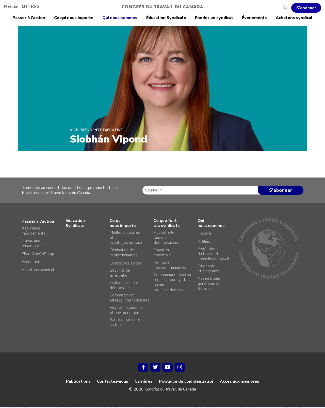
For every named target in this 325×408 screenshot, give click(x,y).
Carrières (144, 381)
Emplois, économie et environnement (126, 310)
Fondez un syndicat (214, 18)
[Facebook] (143, 367)
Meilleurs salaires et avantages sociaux (126, 237)
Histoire (204, 233)
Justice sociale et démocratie (125, 285)
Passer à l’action (28, 18)
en (24, 6)
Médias (11, 6)
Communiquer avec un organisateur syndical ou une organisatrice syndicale (174, 282)
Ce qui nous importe (73, 18)
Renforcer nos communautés (170, 265)
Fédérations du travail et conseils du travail (213, 253)
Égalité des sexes (125, 263)
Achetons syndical (294, 18)
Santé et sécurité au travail (125, 322)
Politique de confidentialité (186, 381)
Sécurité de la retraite (120, 273)
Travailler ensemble (162, 252)
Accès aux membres (239, 381)
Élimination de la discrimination (124, 252)
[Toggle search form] (287, 7)
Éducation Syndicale (166, 18)
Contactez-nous (112, 381)
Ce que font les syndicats (167, 223)
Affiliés (204, 241)
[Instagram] (180, 367)
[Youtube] (167, 367)
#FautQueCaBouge (38, 253)
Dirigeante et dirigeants (209, 268)
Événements (254, 18)
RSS (35, 6)
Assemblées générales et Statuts (209, 283)
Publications (78, 381)
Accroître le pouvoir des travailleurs (167, 237)
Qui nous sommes (119, 18)
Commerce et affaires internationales (130, 298)
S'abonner (306, 8)
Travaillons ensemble (31, 243)
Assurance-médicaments (33, 231)
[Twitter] (155, 367)
